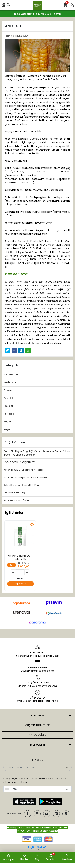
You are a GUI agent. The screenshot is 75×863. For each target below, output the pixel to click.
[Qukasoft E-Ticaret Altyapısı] (37, 848)
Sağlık (7, 421)
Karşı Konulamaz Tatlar (17, 500)
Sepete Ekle (20, 583)
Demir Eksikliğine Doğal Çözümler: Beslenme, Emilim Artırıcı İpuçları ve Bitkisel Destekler (37, 453)
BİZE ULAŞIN (37, 744)
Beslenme (10, 382)
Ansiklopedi (11, 374)
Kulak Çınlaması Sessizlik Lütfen (21, 485)
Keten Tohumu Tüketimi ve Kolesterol (24, 470)
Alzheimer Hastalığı (14, 492)
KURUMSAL (37, 715)
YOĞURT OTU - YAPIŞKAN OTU (20, 462)
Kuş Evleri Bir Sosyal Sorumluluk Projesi (25, 477)
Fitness (8, 390)
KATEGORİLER (37, 735)
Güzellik (8, 398)
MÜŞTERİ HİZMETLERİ (37, 725)
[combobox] (8, 789)
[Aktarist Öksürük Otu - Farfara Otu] (20, 537)
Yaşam (8, 429)
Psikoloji (9, 413)
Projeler (8, 406)
